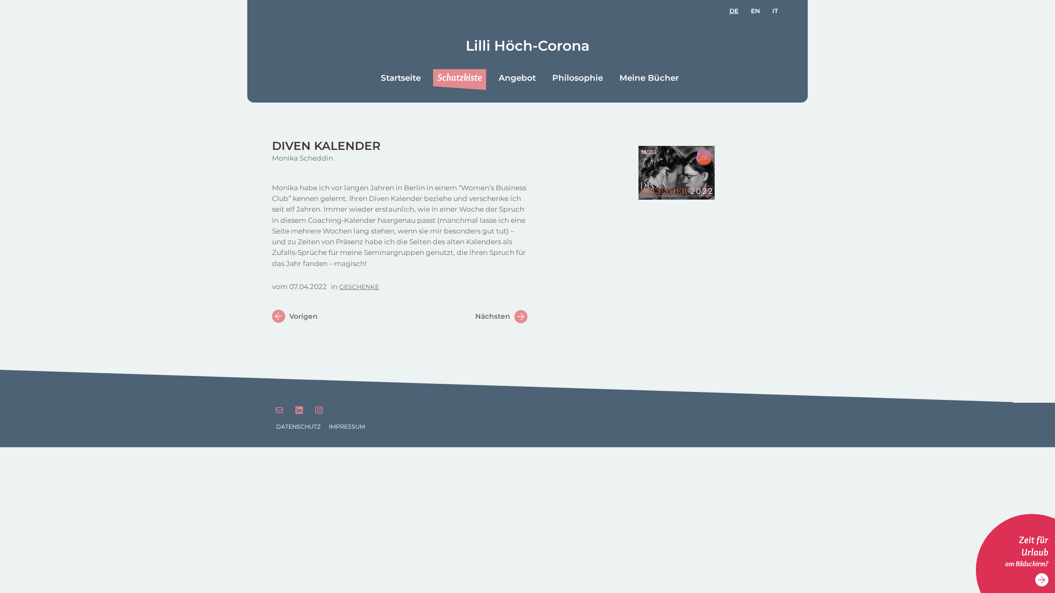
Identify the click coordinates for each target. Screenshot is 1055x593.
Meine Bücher (649, 78)
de (733, 11)
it (775, 11)
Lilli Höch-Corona (528, 45)
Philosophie (577, 78)
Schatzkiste (459, 77)
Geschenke (359, 287)
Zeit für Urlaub (1033, 546)
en (755, 11)
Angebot (517, 78)
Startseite (401, 78)
